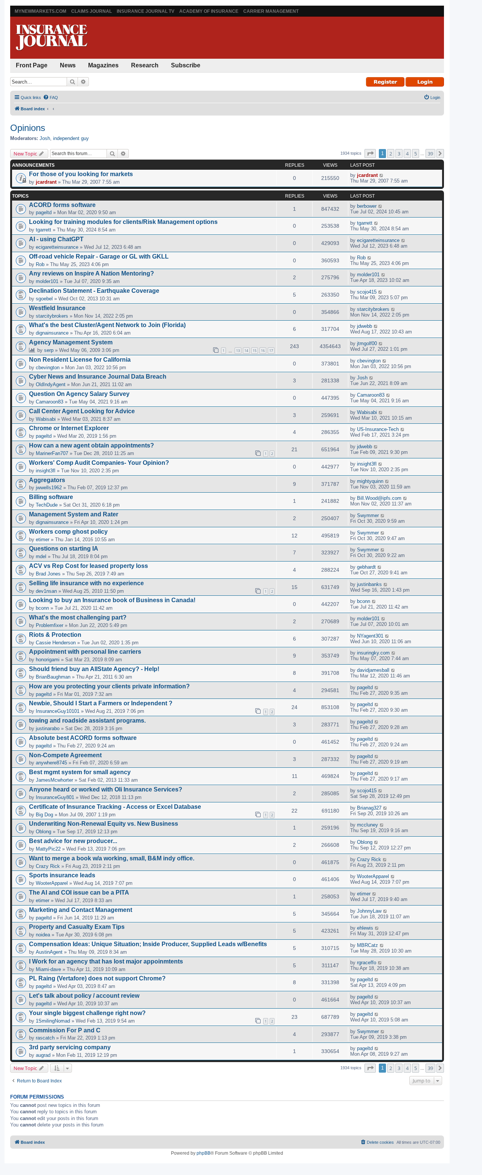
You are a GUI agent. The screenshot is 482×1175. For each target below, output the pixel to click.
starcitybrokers (52, 316)
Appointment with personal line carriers (85, 651)
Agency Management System (71, 342)
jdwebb (364, 326)
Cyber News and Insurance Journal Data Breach (97, 376)
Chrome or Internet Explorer (69, 428)
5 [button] (415, 153)
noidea (43, 935)
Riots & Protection (55, 635)
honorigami (47, 659)
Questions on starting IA (63, 548)
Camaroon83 (49, 402)
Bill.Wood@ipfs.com (379, 498)
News (68, 65)
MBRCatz (367, 945)
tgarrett (43, 230)
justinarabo (47, 728)
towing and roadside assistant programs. (87, 720)
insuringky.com (373, 653)
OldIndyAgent (51, 384)
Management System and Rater (73, 514)
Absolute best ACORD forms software (83, 738)
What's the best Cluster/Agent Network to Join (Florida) (107, 325)
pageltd (44, 212)
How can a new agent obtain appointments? (91, 445)
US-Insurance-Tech (378, 429)
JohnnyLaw (369, 911)
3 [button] (399, 153)
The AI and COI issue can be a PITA (79, 892)
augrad (43, 1055)
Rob (40, 264)
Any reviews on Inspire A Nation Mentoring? (91, 273)
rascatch (45, 1038)
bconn (42, 608)
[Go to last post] (381, 175)
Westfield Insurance (57, 308)
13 (238, 350)
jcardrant (46, 182)
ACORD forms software (62, 205)
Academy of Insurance (208, 11)
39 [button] (430, 153)
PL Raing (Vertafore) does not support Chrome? (97, 978)
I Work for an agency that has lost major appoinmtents (106, 961)
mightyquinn (370, 481)
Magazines (103, 65)
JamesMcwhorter (54, 780)
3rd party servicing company (70, 1047)
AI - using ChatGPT (56, 239)
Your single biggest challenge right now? (87, 1013)
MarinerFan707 (52, 453)
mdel (41, 556)
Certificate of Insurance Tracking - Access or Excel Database (115, 807)
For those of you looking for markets (81, 174)
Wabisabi (46, 419)
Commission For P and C (65, 1030)
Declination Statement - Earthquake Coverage (94, 291)
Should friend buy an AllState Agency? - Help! (94, 669)
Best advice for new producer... (73, 841)
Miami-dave (48, 969)
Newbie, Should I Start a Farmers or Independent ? (100, 703)
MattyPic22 (48, 849)
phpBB (203, 1153)
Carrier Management (271, 11)
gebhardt (366, 567)
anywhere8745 (51, 763)
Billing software (51, 497)
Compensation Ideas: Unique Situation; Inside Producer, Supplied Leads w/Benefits (148, 944)
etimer (42, 539)
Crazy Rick (48, 866)
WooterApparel (52, 883)
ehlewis (365, 928)
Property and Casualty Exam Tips (77, 927)
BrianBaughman (53, 677)
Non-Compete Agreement (65, 755)
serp (48, 350)
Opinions (27, 128)
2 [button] (390, 153)
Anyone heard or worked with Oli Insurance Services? (105, 789)
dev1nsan (46, 591)
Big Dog (44, 814)
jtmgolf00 (367, 343)
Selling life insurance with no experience (86, 583)
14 (246, 350)
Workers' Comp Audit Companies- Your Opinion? (99, 463)
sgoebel (44, 298)
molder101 (47, 281)
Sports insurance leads (62, 875)
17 (271, 350)
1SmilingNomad (53, 1021)
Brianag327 (369, 808)
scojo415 (367, 292)
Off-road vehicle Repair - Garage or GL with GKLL (99, 256)
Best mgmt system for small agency (80, 772)
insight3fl (45, 470)
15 (254, 350)
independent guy (71, 138)
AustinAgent (49, 952)
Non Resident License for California (80, 359)
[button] (370, 153)
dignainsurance (52, 333)
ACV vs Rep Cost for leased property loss (88, 566)
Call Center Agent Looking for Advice (82, 411)
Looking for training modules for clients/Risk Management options (123, 222)
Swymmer (368, 515)
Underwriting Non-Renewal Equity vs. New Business (103, 823)
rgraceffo (366, 962)
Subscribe (185, 65)
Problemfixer (49, 625)
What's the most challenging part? (78, 617)
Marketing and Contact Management (80, 910)
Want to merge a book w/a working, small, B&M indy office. (111, 858)
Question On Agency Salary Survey (79, 394)
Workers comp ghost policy (68, 531)
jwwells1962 (49, 487)
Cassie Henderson (56, 642)
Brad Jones (48, 574)
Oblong (43, 831)
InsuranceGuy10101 (57, 711)
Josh (45, 138)
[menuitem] (50, 97)
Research (145, 65)
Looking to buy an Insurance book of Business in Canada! (112, 600)
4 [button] (407, 153)
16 (263, 350)
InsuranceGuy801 (55, 797)
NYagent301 (370, 636)
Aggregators (47, 480)
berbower (367, 206)
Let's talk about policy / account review (84, 995)
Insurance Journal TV (145, 11)
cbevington (47, 367)
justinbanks (369, 584)
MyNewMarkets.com (40, 11)
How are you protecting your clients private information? (109, 686)
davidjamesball (373, 670)
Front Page (31, 65)
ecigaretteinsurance (57, 247)
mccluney (367, 825)
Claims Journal (91, 11)
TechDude (47, 505)
